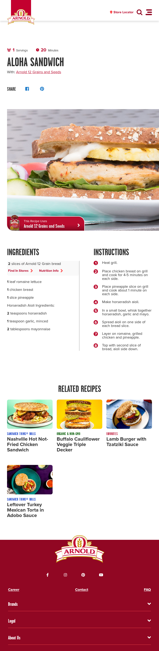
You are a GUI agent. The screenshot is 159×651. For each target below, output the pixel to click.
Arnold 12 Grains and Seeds (38, 72)
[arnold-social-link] (47, 575)
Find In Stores (18, 270)
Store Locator (123, 12)
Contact (81, 589)
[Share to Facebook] (27, 89)
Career (13, 589)
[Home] (21, 17)
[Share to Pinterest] (42, 89)
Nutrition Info (49, 270)
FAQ (147, 589)
